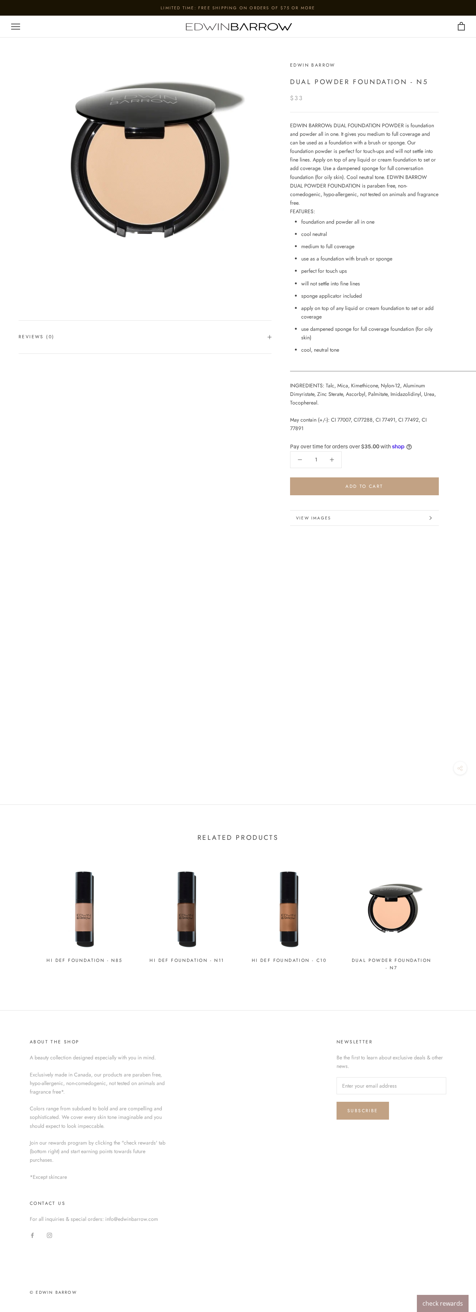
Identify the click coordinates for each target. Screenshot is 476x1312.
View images (313, 518)
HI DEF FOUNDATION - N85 (84, 960)
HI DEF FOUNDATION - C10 (289, 960)
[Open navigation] (15, 26)
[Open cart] (461, 26)
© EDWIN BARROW (53, 1292)
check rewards (442, 1303)
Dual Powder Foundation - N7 (391, 964)
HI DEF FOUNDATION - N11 (186, 960)
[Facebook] (32, 1235)
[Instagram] (49, 1235)
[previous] (23, 916)
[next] (452, 916)
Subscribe (362, 1110)
